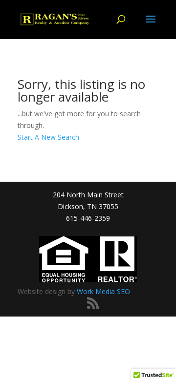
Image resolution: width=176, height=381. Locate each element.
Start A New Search (48, 137)
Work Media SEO (103, 291)
